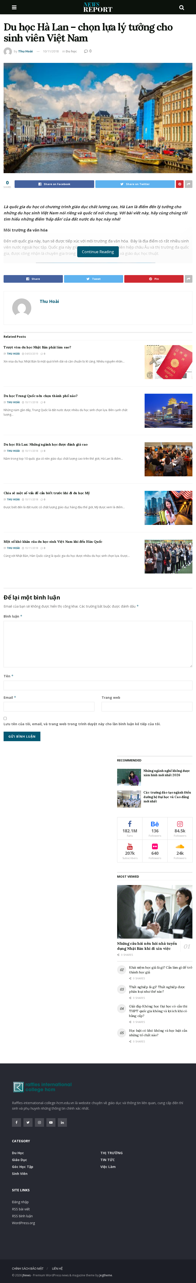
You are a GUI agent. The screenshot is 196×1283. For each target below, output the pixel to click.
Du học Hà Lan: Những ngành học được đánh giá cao (46, 444)
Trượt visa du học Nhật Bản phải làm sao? (37, 347)
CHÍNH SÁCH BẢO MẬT (28, 1268)
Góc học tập (22, 1166)
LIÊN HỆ (57, 1268)
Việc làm (108, 1166)
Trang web (111, 697)
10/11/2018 (51, 51)
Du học (71, 51)
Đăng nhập (20, 1202)
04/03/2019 (31, 353)
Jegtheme (105, 1275)
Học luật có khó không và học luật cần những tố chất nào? (158, 1032)
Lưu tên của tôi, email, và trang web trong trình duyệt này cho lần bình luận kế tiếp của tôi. (82, 724)
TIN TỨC (107, 1159)
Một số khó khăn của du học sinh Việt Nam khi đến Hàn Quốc (53, 541)
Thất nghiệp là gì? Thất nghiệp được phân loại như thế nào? (157, 989)
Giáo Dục (19, 1159)
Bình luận (13, 616)
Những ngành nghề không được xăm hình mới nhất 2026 (166, 773)
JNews (26, 1275)
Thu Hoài (25, 51)
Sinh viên (19, 1173)
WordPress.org (23, 1223)
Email (10, 697)
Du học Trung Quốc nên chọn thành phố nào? (41, 396)
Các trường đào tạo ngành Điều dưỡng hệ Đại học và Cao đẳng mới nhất (167, 796)
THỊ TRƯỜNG (111, 1153)
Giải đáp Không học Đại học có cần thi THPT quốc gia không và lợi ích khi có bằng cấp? (158, 1011)
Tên (9, 676)
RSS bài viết (21, 1209)
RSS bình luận (22, 1216)
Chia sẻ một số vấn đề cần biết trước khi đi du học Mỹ (47, 493)
